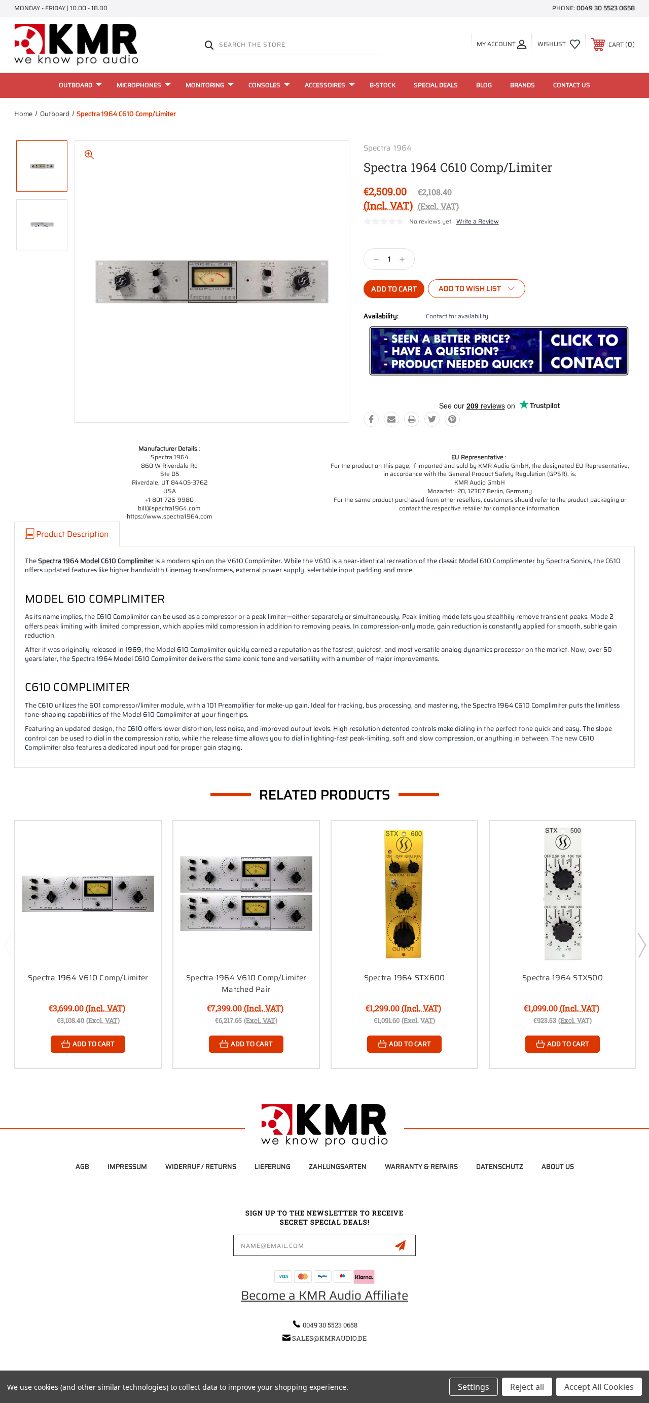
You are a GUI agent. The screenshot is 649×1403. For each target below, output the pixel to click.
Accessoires (325, 85)
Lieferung (273, 1166)
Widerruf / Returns (200, 1166)
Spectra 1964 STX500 (562, 978)
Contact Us (571, 85)
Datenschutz (499, 1166)
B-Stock (382, 85)
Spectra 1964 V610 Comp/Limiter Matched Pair (246, 983)
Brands (522, 85)
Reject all (527, 1386)
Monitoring (205, 85)
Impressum (127, 1166)
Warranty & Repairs (421, 1166)
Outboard (75, 85)
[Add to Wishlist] (140, 865)
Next (641, 944)
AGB (82, 1166)
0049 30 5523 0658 (605, 8)
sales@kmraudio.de (329, 1338)
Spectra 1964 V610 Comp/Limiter (88, 978)
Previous (8, 944)
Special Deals (436, 85)
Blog (484, 85)
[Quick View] (140, 841)
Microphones (139, 85)
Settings (473, 1386)
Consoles (264, 85)
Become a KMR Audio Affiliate (324, 1295)
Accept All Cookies (599, 1386)
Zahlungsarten (338, 1166)
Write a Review (477, 221)
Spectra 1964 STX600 (404, 978)
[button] (499, 351)
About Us (558, 1166)
